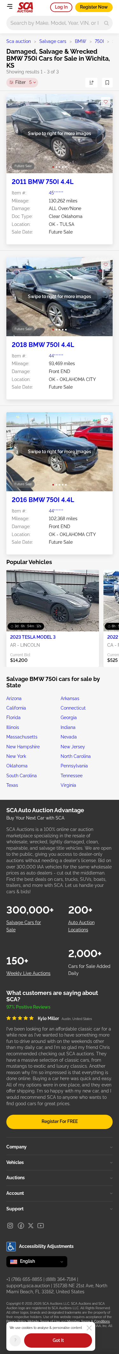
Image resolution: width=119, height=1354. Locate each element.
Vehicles (15, 1162)
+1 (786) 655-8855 (24, 1279)
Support (14, 1208)
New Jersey (73, 746)
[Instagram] (10, 1225)
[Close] (89, 1328)
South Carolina (21, 775)
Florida (13, 717)
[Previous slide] (17, 133)
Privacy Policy (16, 1321)
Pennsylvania (74, 765)
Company (16, 1146)
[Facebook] (21, 1225)
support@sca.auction (28, 1285)
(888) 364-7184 (61, 1279)
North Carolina (76, 756)
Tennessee (72, 775)
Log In (61, 7)
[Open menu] (9, 6)
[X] (31, 1225)
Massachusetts (21, 736)
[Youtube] (40, 1225)
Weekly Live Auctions (28, 973)
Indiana (68, 727)
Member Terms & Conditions (88, 1321)
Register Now (94, 7)
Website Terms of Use (43, 1321)
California (16, 708)
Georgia (69, 717)
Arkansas (70, 698)
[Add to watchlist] (105, 101)
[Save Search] (107, 82)
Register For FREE (60, 1121)
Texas (12, 785)
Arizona (14, 698)
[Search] (106, 23)
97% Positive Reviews (28, 1007)
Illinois (12, 727)
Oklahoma (17, 765)
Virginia (68, 785)
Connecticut (73, 708)
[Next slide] (101, 133)
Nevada (69, 736)
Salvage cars (52, 41)
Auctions (15, 1177)
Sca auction (18, 41)
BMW (80, 41)
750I (99, 41)
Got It (58, 1340)
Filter (23, 82)
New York (16, 756)
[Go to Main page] (25, 7)
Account (15, 1193)
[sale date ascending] (91, 82)
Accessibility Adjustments (46, 1246)
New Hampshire (23, 746)
